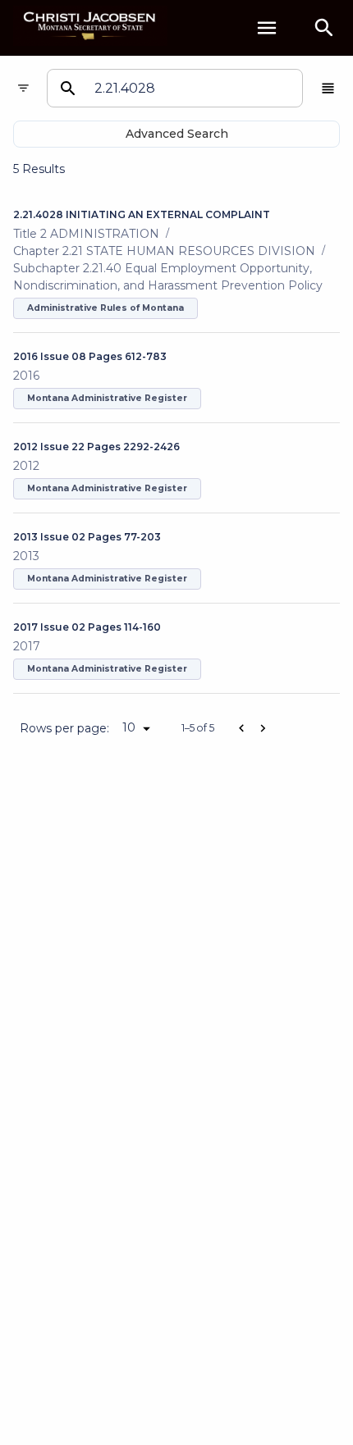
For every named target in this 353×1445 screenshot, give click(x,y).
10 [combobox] (128, 727)
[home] (90, 27)
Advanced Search (177, 133)
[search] (324, 27)
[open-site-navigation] (266, 27)
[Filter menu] (23, 88)
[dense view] (328, 88)
